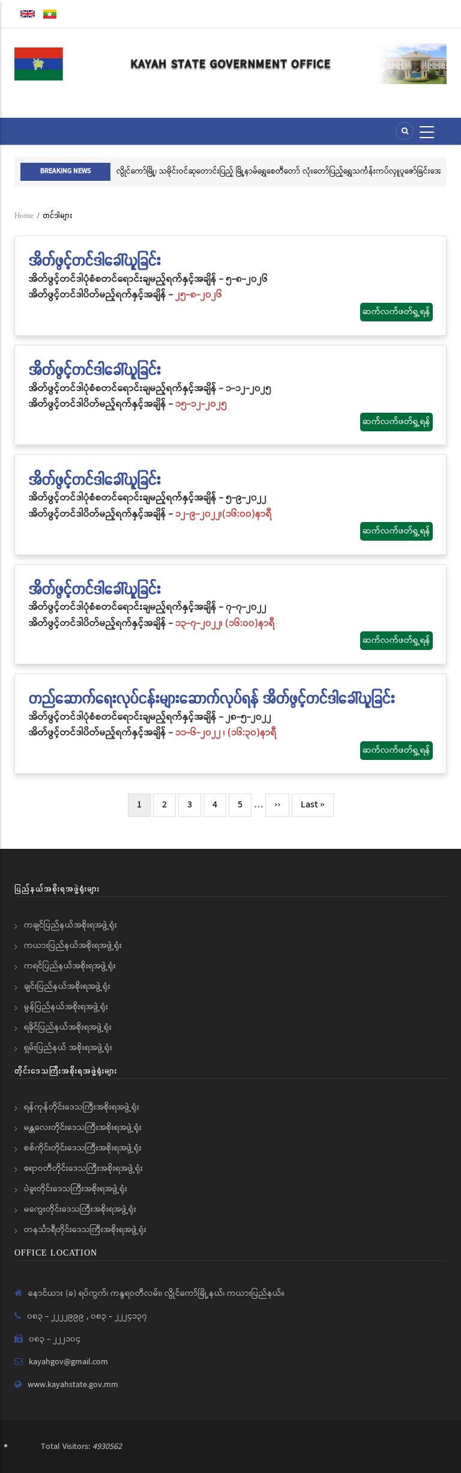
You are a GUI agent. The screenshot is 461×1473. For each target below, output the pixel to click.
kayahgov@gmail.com (68, 1361)
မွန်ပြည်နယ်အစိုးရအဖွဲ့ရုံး (66, 1006)
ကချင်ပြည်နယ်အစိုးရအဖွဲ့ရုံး (70, 925)
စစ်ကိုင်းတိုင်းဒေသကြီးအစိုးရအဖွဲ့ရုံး (83, 1148)
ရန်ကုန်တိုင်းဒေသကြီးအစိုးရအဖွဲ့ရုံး (81, 1107)
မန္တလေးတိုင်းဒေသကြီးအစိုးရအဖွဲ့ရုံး (83, 1127)
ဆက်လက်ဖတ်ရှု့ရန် (396, 311)
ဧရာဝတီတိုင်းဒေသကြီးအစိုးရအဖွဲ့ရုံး (83, 1168)
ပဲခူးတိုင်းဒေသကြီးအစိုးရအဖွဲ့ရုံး (75, 1188)
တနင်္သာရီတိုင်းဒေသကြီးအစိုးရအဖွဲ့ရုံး (85, 1229)
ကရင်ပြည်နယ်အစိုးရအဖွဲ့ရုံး (70, 966)
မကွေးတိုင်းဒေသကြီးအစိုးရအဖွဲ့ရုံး (80, 1209)
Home (24, 215)
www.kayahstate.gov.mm (73, 1384)
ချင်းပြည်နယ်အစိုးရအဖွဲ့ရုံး (67, 986)
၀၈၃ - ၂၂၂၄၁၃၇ (119, 1316)
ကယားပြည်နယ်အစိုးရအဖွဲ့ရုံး (73, 945)
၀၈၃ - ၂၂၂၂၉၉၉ (56, 1316)
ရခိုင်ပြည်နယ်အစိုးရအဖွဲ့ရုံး (68, 1027)
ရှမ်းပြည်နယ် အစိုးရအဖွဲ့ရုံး (68, 1047)
